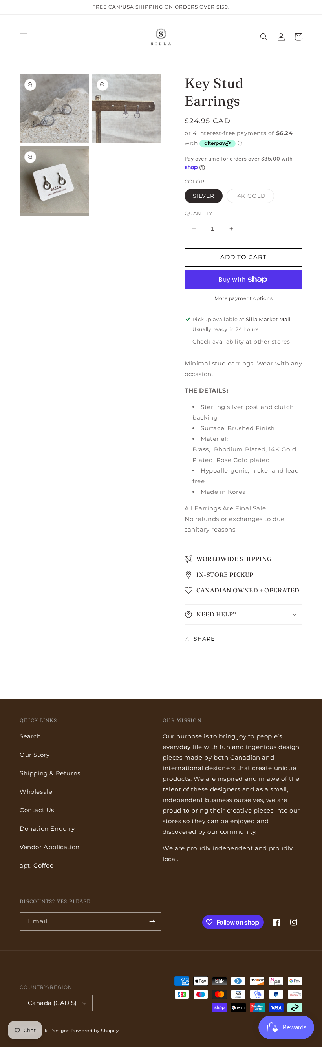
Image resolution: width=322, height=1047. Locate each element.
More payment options (243, 298)
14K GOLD (254, 197)
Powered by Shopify (95, 1030)
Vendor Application (50, 847)
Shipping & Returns (50, 773)
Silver (203, 195)
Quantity (198, 213)
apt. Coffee (37, 865)
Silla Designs (54, 1030)
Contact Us (37, 810)
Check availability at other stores (241, 341)
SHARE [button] (204, 638)
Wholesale (36, 791)
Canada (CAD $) (52, 1003)
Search (30, 736)
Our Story (34, 754)
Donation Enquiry (47, 828)
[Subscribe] (152, 921)
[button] (23, 37)
